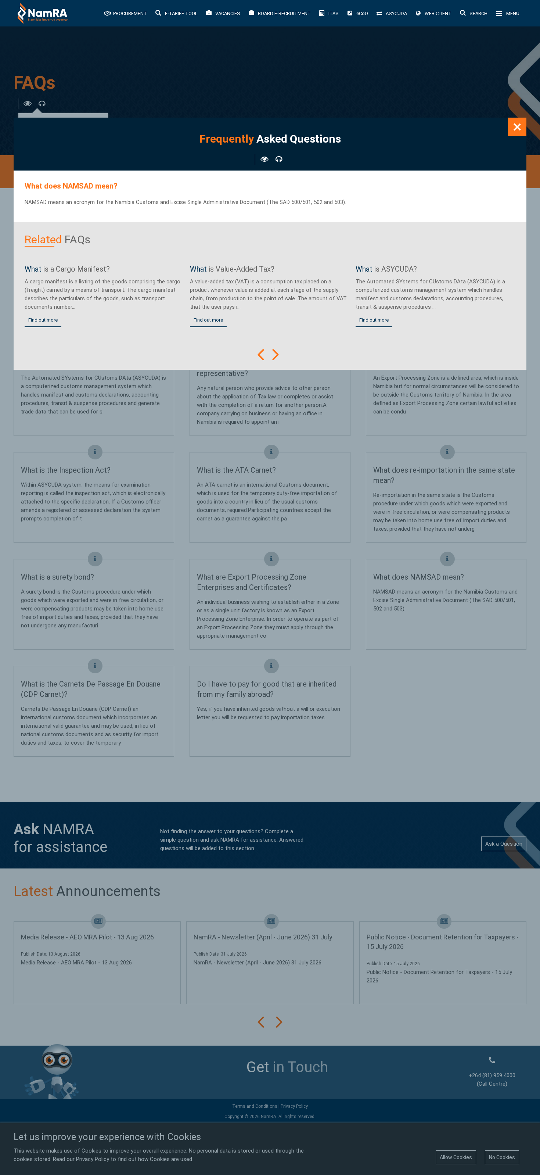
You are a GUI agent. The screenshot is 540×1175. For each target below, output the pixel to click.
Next (275, 354)
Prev (260, 354)
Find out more (43, 320)
